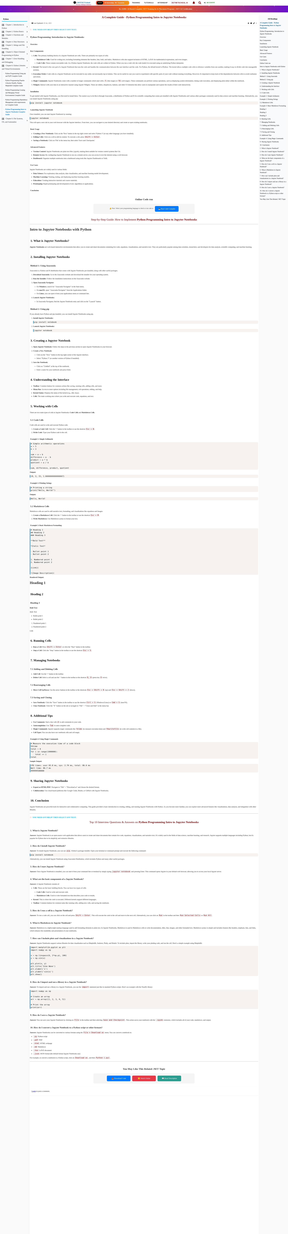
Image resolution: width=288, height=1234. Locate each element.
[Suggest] (254, 23)
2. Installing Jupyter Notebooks (270, 73)
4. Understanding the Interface (269, 86)
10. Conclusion (264, 145)
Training (136, 3)
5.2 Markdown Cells (266, 102)
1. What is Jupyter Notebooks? (269, 70)
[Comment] (251, 23)
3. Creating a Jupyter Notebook (270, 83)
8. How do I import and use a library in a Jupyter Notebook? (273, 183)
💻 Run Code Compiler (166, 209)
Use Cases (263, 57)
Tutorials (148, 3)
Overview (263, 37)
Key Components (265, 40)
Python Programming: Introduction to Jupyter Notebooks (272, 32)
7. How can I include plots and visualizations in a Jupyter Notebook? (272, 177)
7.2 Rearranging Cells (267, 129)
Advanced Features (266, 53)
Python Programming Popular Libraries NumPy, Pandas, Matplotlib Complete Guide (15, 83)
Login (34, 1091)
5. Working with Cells (267, 89)
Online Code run (265, 63)
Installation (263, 43)
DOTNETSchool (83, 2)
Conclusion (263, 60)
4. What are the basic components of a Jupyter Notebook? (272, 159)
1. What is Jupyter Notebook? (269, 148)
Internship (163, 3)
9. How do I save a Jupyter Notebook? (272, 187)
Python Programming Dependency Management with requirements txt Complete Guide (16, 102)
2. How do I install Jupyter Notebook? (272, 151)
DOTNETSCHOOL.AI (180, 3)
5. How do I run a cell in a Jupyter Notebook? (271, 165)
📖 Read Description (169, 1078)
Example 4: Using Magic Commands (271, 138)
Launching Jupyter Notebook (269, 47)
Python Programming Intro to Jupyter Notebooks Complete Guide (15, 111)
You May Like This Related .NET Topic (273, 199)
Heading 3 (263, 115)
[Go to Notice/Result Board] (193, 2)
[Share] (248, 23)
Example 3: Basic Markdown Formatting (273, 106)
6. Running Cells (265, 119)
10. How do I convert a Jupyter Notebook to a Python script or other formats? (271, 193)
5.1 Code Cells (264, 93)
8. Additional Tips (265, 135)
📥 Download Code (118, 1078)
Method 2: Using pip (266, 79)
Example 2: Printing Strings (269, 99)
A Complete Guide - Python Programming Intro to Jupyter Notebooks (270, 25)
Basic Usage (264, 50)
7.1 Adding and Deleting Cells (269, 125)
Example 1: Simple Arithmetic (269, 96)
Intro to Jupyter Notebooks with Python (272, 66)
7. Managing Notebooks (267, 122)
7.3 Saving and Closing (267, 132)
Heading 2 (263, 112)
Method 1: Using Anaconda (268, 76)
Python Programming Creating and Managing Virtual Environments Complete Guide (15, 92)
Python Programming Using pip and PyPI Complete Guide (15, 75)
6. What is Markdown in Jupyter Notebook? (270, 171)
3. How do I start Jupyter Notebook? (271, 155)
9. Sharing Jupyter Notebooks (269, 142)
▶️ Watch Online (144, 1078)
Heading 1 (263, 109)
